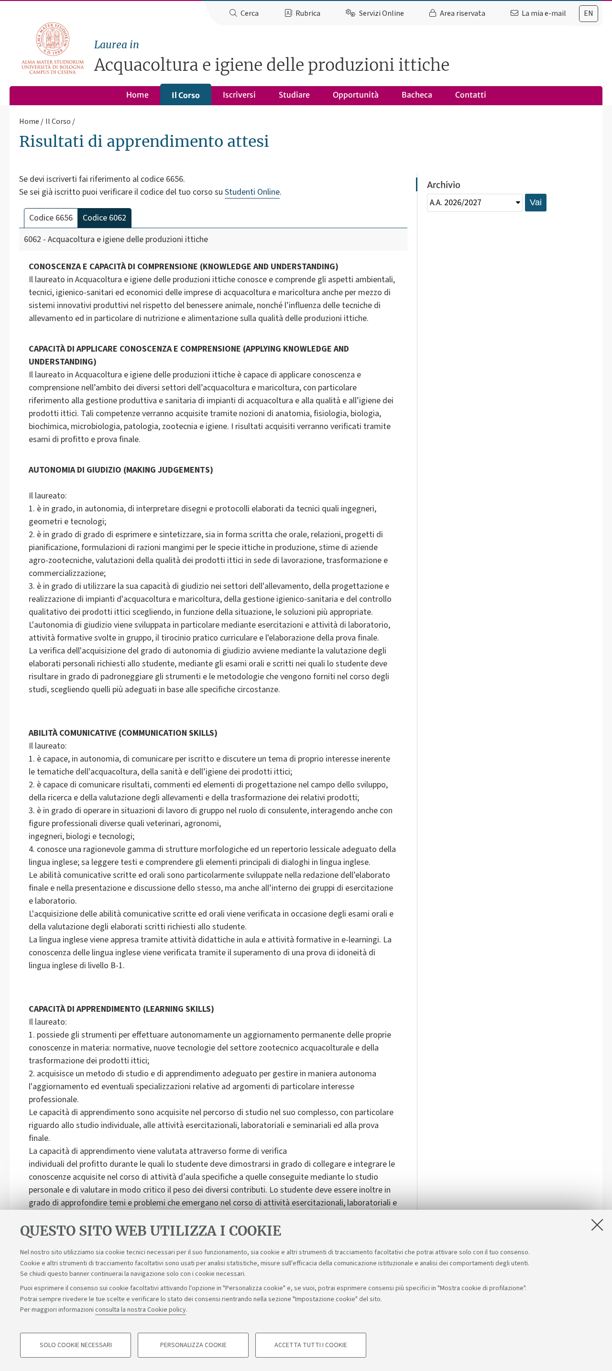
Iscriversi (239, 95)
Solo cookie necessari (76, 1345)
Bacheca (417, 95)
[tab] (588, 13)
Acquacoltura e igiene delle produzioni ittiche (271, 57)
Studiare (294, 95)
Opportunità (356, 95)
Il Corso (186, 95)
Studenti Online (252, 192)
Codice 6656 (51, 218)
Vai (536, 202)
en (588, 13)
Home (137, 95)
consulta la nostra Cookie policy (140, 1310)
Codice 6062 (104, 218)
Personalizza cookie (193, 1345)
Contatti (470, 95)
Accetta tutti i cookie (310, 1345)
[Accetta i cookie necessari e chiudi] (597, 1224)
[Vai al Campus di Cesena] (53, 48)
